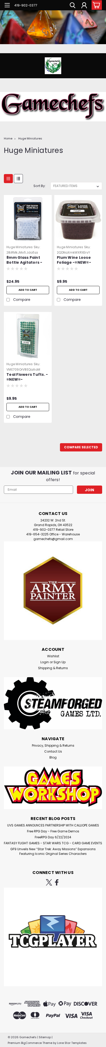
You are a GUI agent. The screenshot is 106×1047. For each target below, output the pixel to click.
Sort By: (39, 185)
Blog (53, 757)
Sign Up (60, 662)
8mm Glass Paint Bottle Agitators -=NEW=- (24, 260)
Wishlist (53, 656)
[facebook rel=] (57, 882)
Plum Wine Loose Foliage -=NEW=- (74, 260)
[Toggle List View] (18, 178)
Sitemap (45, 1037)
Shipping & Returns (53, 668)
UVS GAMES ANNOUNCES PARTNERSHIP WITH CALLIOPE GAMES (53, 825)
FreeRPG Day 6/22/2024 (53, 837)
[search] (72, 6)
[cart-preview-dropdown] (95, 5)
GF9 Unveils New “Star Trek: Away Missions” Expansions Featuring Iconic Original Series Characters (53, 851)
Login (44, 662)
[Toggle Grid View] (8, 178)
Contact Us (53, 751)
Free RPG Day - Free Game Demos (53, 831)
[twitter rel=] (49, 882)
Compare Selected (81, 447)
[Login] (84, 6)
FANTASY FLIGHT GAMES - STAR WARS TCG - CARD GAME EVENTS (53, 843)
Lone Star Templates (72, 1043)
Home (8, 138)
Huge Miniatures (30, 138)
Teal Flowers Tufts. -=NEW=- (27, 377)
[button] (53, 590)
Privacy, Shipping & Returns (53, 745)
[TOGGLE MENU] (7, 5)
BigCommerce (31, 1043)
